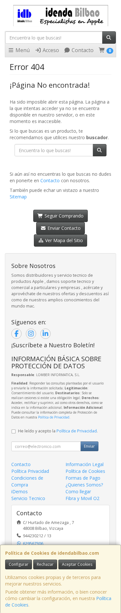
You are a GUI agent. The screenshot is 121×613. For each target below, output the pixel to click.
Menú (22, 50)
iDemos (19, 491)
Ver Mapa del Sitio (63, 240)
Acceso (50, 50)
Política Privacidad (30, 471)
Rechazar (45, 564)
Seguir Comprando (63, 216)
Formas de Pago (83, 478)
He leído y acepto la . (58, 431)
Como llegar (78, 491)
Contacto (82, 50)
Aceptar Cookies (77, 564)
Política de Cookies (85, 471)
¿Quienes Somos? (84, 485)
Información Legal (85, 464)
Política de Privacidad (53, 417)
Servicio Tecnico (28, 498)
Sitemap (18, 197)
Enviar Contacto (63, 228)
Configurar (18, 564)
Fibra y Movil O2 (82, 498)
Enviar (89, 446)
